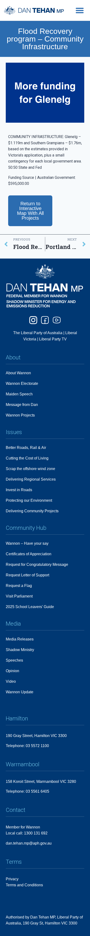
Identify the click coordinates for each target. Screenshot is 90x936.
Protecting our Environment (29, 500)
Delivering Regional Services (31, 479)
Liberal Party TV (53, 339)
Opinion (12, 671)
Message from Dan (22, 405)
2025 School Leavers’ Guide (30, 607)
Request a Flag (19, 586)
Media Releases (20, 639)
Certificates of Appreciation (28, 554)
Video (11, 681)
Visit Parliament (19, 596)
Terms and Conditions (24, 885)
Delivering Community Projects (32, 511)
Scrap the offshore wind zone (30, 469)
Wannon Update (19, 692)
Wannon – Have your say (27, 543)
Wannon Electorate (22, 383)
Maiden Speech (19, 394)
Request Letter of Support (27, 575)
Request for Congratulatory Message (37, 564)
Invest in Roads (19, 490)
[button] (79, 10)
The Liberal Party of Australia (38, 333)
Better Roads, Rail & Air (26, 448)
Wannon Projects (20, 415)
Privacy (12, 879)
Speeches (14, 660)
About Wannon (18, 373)
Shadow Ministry (20, 650)
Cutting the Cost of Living (27, 458)
